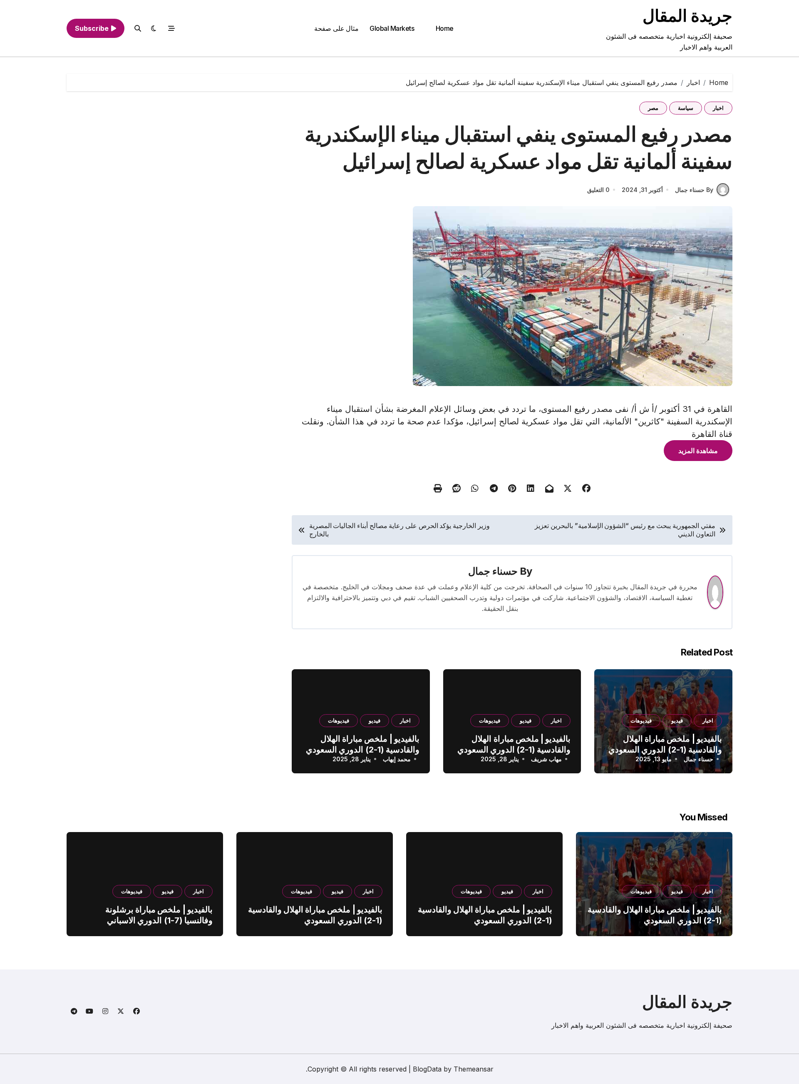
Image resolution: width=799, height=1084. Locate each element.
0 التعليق (598, 189)
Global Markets (392, 28)
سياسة (685, 108)
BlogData (427, 1069)
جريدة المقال (687, 15)
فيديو (677, 720)
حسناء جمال (493, 571)
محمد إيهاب (397, 759)
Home (445, 28)
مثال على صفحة (336, 28)
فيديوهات (641, 720)
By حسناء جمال (694, 189)
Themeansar (474, 1069)
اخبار (718, 108)
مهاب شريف (546, 759)
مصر (653, 108)
